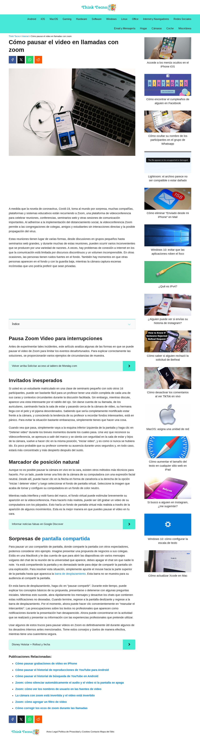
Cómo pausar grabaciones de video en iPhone (46, 663)
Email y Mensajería (124, 28)
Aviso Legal (52, 731)
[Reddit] (38, 59)
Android (31, 19)
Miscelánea (184, 28)
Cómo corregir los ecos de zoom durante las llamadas (51, 708)
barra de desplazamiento (70, 573)
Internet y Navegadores (156, 19)
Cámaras (157, 28)
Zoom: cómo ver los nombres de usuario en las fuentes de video (58, 689)
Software (97, 19)
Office (135, 19)
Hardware (81, 19)
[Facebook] (12, 59)
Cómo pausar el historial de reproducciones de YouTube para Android (62, 669)
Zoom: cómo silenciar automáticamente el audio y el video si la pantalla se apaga (69, 682)
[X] (21, 59)
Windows (111, 19)
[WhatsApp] (29, 59)
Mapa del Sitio (107, 731)
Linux (124, 19)
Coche (170, 28)
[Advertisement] (72, 181)
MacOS (54, 19)
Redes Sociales (182, 19)
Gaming (67, 19)
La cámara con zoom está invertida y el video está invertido (55, 695)
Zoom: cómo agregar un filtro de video (41, 701)
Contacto (95, 731)
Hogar (143, 28)
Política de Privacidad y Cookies (74, 731)
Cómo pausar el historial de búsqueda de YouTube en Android (56, 676)
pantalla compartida (66, 538)
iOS (43, 19)
